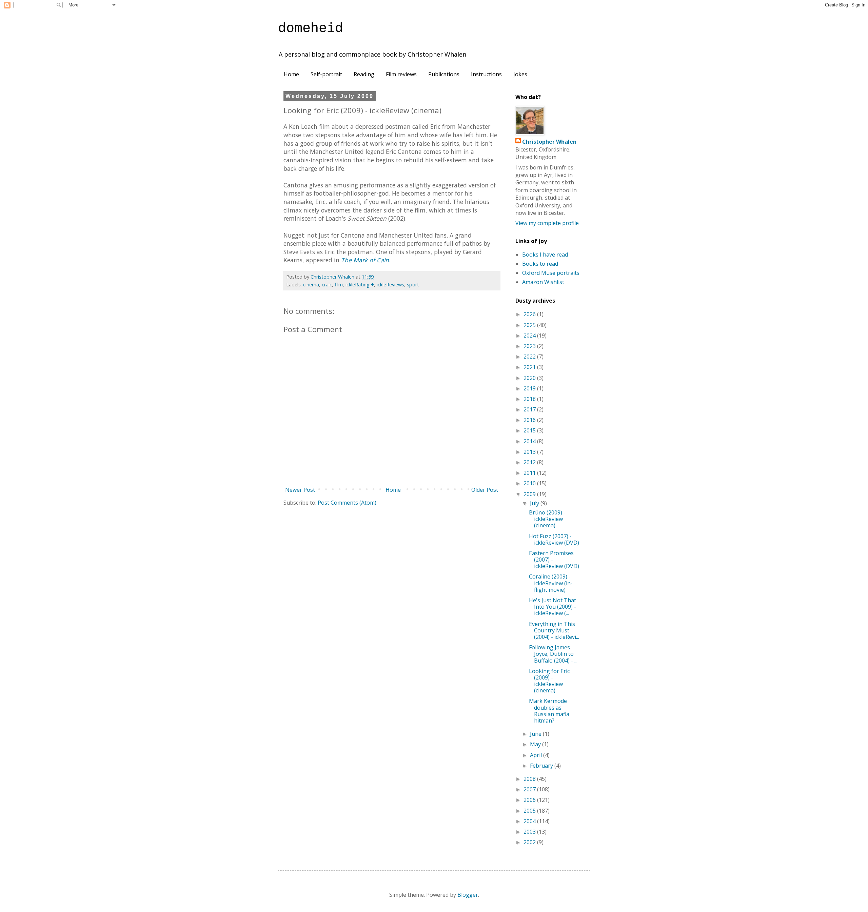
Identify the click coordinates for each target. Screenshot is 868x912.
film (339, 284)
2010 (530, 483)
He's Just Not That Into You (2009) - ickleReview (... (552, 606)
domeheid (310, 28)
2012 (530, 462)
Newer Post (300, 489)
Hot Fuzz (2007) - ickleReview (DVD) (554, 539)
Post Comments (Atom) (347, 502)
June (536, 733)
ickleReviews (390, 284)
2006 (530, 800)
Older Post (484, 489)
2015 (530, 430)
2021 (530, 367)
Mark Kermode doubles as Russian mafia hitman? (549, 710)
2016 (530, 420)
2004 (530, 821)
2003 (530, 831)
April (536, 755)
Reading (364, 74)
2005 (530, 810)
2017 (530, 409)
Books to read (540, 263)
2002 (530, 842)
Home (291, 74)
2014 (530, 441)
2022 (530, 356)
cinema (311, 284)
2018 (530, 399)
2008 (530, 779)
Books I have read (545, 254)
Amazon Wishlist (543, 282)
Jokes (520, 74)
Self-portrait (326, 74)
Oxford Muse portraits (550, 273)
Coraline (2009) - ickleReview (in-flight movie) (551, 583)
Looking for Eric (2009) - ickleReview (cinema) (549, 680)
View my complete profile (547, 223)
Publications (443, 74)
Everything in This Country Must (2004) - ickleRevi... (554, 630)
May (536, 744)
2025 (530, 325)
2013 (530, 451)
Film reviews (401, 74)
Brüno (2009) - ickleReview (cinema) (547, 519)
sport (413, 284)
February (542, 765)
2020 (530, 378)
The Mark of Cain (365, 260)
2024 (530, 335)
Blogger (467, 894)
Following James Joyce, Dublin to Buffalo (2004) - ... (553, 654)
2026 (530, 314)
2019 (530, 388)
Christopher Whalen (549, 141)
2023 (530, 346)
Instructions (486, 74)
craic (327, 284)
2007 (530, 789)
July (535, 503)
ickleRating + (360, 284)
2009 (530, 494)
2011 (530, 473)
